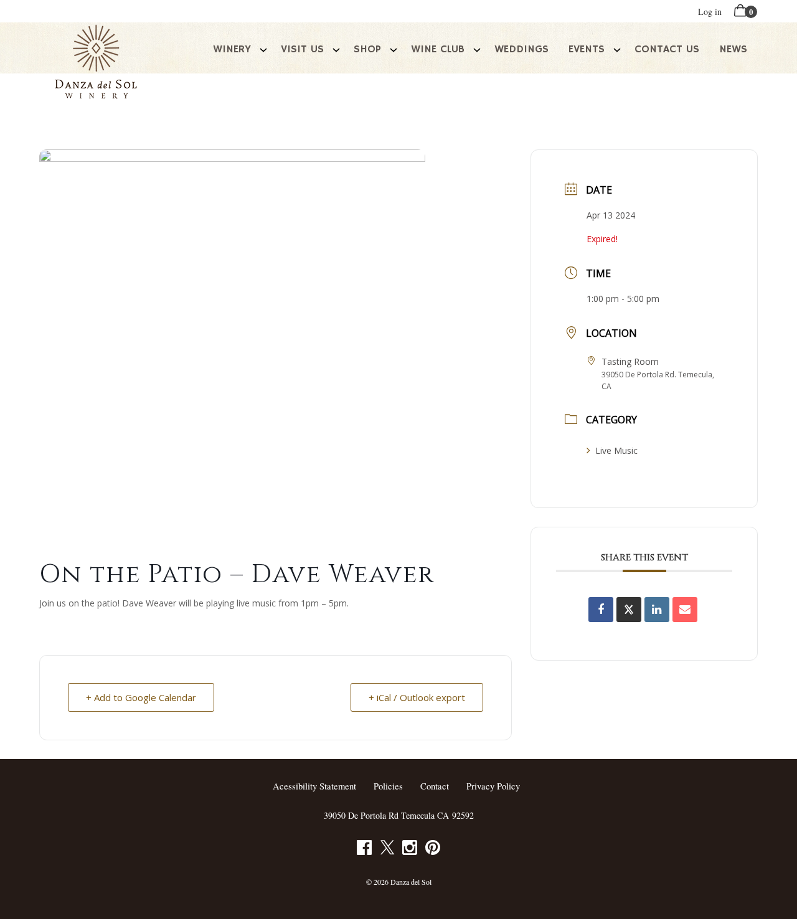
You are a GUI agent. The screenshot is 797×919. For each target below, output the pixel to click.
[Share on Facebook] (600, 609)
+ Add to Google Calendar (141, 697)
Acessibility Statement (314, 786)
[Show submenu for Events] (617, 48)
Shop (367, 49)
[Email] (684, 609)
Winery (232, 49)
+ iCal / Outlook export (417, 697)
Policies (388, 786)
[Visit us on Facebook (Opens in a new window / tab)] (364, 849)
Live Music (616, 450)
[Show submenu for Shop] (393, 48)
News (733, 49)
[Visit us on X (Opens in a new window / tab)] (387, 849)
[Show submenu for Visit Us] (336, 48)
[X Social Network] (628, 609)
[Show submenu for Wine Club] (476, 48)
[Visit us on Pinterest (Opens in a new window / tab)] (432, 849)
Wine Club (438, 49)
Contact (434, 786)
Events (586, 49)
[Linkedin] (656, 609)
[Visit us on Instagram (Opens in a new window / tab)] (409, 849)
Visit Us (302, 49)
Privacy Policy (493, 786)
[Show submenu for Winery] (263, 48)
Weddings (521, 49)
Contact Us (666, 49)
